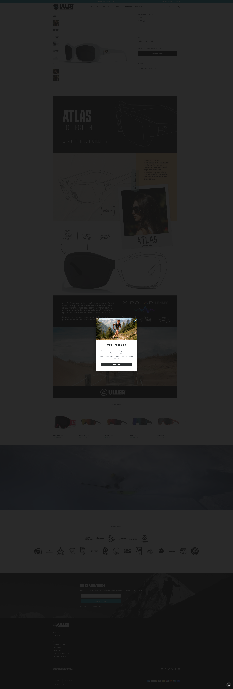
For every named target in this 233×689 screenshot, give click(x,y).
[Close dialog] (135, 320)
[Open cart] (228, 684)
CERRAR (116, 364)
